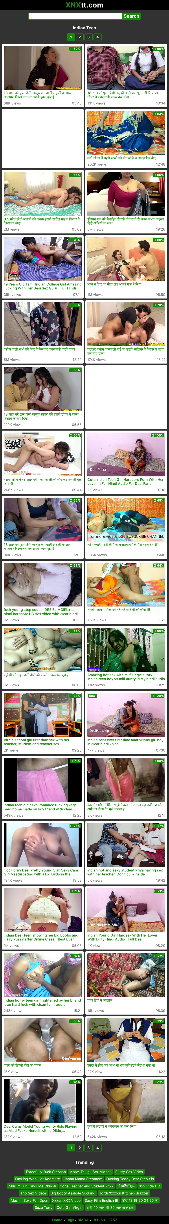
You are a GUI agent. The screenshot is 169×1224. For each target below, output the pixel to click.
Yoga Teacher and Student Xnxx (87, 1186)
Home (57, 1220)
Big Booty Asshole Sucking (73, 1193)
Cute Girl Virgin (69, 1207)
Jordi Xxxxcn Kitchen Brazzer (124, 1193)
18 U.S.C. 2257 (104, 1220)
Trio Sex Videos (33, 1193)
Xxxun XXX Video (66, 1200)
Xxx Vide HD (149, 1186)
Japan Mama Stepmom (83, 1179)
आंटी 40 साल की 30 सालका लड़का (110, 1207)
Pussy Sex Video (129, 1172)
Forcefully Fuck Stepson (46, 1172)
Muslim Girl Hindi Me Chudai (32, 1186)
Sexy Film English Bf (101, 1200)
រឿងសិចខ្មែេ (126, 1186)
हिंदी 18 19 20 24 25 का (140, 1200)
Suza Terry (44, 1207)
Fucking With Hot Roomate (37, 1179)
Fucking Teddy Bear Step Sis (130, 1179)
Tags (70, 1220)
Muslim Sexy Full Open (29, 1200)
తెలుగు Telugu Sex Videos (90, 1172)
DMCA (83, 1220)
